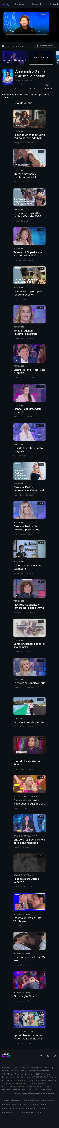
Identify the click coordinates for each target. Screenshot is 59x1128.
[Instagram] (48, 1055)
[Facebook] (41, 1055)
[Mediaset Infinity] (5, 4)
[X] (55, 1055)
